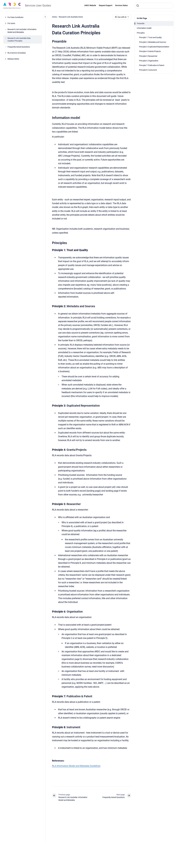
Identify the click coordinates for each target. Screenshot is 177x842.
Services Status (121, 5)
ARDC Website (90, 5)
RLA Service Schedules (17, 53)
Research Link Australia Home (71, 17)
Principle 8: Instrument (148, 70)
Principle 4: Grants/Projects (150, 51)
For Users (11, 23)
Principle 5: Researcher (148, 56)
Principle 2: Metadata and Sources (152, 42)
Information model (144, 28)
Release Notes (13, 59)
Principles (141, 33)
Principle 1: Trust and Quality (150, 37)
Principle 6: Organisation (148, 61)
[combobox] (154, 5)
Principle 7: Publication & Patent (151, 65)
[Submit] (137, 5)
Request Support (105, 5)
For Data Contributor (15, 17)
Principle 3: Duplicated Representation (154, 47)
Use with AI (122, 17)
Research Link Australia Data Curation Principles (19, 39)
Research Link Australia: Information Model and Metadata (22, 30)
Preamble (140, 23)
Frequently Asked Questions (19, 47)
